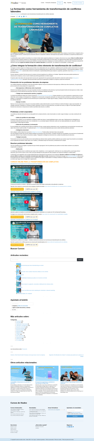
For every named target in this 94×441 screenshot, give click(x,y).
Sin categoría (21, 274)
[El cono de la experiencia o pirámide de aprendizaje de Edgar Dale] (47, 373)
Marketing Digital (21, 293)
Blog (65, 2)
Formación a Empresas (50, 2)
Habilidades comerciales (21, 324)
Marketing (18, 331)
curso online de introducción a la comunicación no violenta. (58, 186)
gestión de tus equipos (78, 70)
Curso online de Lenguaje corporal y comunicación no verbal (17, 410)
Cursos (42, 2)
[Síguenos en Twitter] (73, 426)
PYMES (19, 268)
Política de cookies (57, 439)
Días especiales (19, 335)
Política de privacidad (50, 439)
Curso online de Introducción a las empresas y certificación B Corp (37, 411)
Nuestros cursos (14, 426)
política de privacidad (22, 305)
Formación (17, 14)
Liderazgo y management (22, 325)
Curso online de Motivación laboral (17, 415)
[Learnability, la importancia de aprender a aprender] (22, 373)
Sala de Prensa (13, 429)
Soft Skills (20, 281)
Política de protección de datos (68, 439)
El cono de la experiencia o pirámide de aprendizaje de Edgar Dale (44, 383)
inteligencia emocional (37, 132)
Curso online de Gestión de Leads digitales (37, 409)
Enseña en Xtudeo (14, 432)
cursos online (19, 70)
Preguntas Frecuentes (39, 426)
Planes (60, 2)
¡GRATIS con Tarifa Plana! (17, 189)
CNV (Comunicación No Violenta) (44, 95)
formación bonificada (72, 156)
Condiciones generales (40, 439)
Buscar (80, 259)
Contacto (37, 428)
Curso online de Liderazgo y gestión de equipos (18, 412)
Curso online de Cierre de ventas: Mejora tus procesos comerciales (37, 416)
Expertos (69, 2)
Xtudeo (12, 14)
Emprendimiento (20, 337)
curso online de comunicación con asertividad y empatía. (55, 214)
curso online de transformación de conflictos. (57, 242)
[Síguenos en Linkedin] (71, 426)
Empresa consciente (20, 327)
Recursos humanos (20, 328)
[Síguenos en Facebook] (69, 426)
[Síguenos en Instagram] (67, 426)
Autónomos (18, 338)
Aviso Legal (33, 439)
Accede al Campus (78, 2)
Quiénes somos (13, 428)
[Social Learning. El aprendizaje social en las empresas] (71, 373)
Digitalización (19, 332)
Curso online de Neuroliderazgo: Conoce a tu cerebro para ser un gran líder (37, 413)
